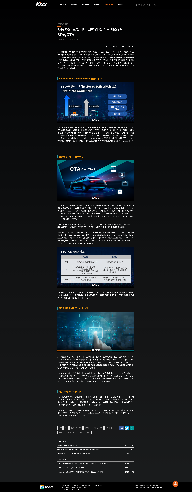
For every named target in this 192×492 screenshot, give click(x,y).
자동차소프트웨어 (76, 428)
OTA (66, 428)
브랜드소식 (62, 5)
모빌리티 (79, 432)
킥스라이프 (97, 5)
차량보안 (71, 432)
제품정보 (74, 5)
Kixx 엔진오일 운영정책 (139, 485)
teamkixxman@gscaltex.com (74, 489)
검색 (157, 485)
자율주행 (88, 432)
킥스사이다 (85, 5)
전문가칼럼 (109, 5)
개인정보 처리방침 (150, 485)
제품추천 (120, 5)
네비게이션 (109, 428)
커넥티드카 (88, 428)
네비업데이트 (98, 428)
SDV (60, 428)
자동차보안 (62, 432)
